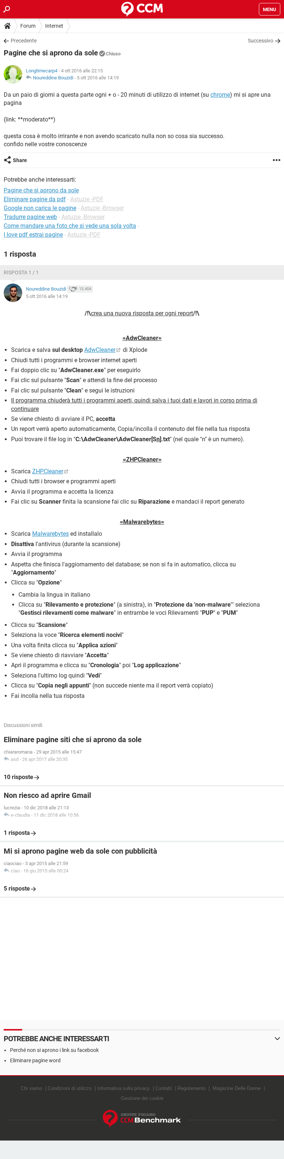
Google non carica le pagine (40, 208)
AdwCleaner (99, 349)
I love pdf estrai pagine (33, 234)
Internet (54, 26)
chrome (220, 94)
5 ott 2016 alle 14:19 (98, 77)
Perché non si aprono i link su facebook (54, 1050)
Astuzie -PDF (87, 199)
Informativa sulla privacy (123, 1088)
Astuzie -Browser (102, 208)
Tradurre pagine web (30, 216)
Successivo (260, 41)
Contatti (163, 1088)
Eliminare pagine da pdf (35, 199)
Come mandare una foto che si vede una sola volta (70, 225)
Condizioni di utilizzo (70, 1088)
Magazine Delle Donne (237, 1088)
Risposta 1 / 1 (21, 272)
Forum (28, 26)
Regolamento (192, 1088)
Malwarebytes (50, 533)
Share (20, 160)
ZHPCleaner (47, 471)
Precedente (24, 41)
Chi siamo (31, 1088)
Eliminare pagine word (35, 1060)
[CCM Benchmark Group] (142, 1119)
